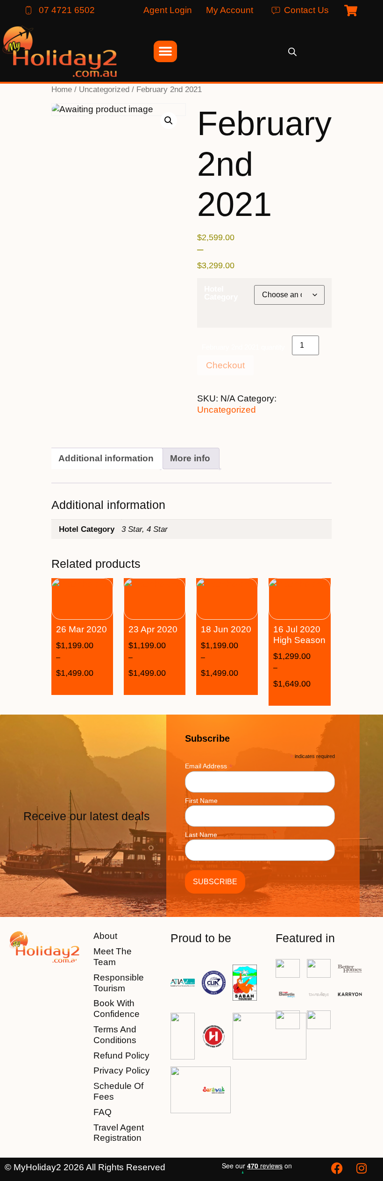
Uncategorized (104, 89)
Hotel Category (221, 293)
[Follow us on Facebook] (338, 1168)
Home (61, 89)
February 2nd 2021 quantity (243, 347)
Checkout (225, 365)
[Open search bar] (292, 51)
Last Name (201, 834)
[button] (168, 120)
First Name (201, 800)
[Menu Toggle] (165, 51)
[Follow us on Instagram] (362, 1168)
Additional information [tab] (106, 458)
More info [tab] (190, 458)
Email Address (209, 766)
